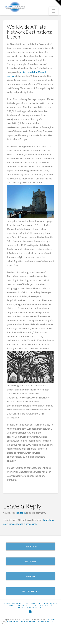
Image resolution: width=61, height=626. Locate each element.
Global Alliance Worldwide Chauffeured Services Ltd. (31, 620)
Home (7, 603)
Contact (35, 603)
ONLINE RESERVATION (18, 606)
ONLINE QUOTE (49, 603)
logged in (21, 512)
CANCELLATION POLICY (42, 606)
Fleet (26, 603)
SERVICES (17, 603)
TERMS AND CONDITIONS (30, 608)
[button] (53, 11)
